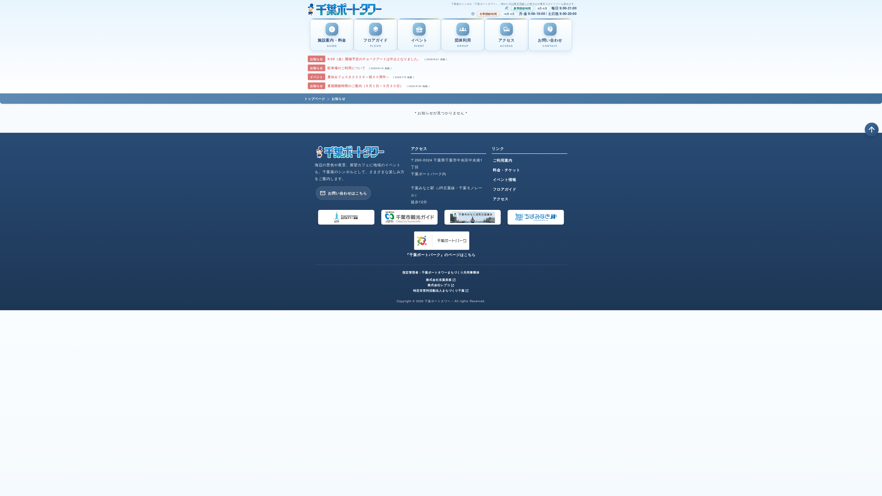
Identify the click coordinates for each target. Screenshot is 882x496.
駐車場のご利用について (347, 67)
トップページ (314, 98)
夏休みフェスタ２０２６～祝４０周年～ (359, 76)
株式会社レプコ (441, 285)
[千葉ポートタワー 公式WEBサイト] (344, 8)
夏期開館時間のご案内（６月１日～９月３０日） (366, 85)
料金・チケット (506, 169)
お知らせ (338, 98)
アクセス (501, 198)
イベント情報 (504, 179)
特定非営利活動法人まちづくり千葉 (441, 290)
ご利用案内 (502, 160)
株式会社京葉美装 (441, 279)
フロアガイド (504, 189)
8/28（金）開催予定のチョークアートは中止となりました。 (375, 58)
